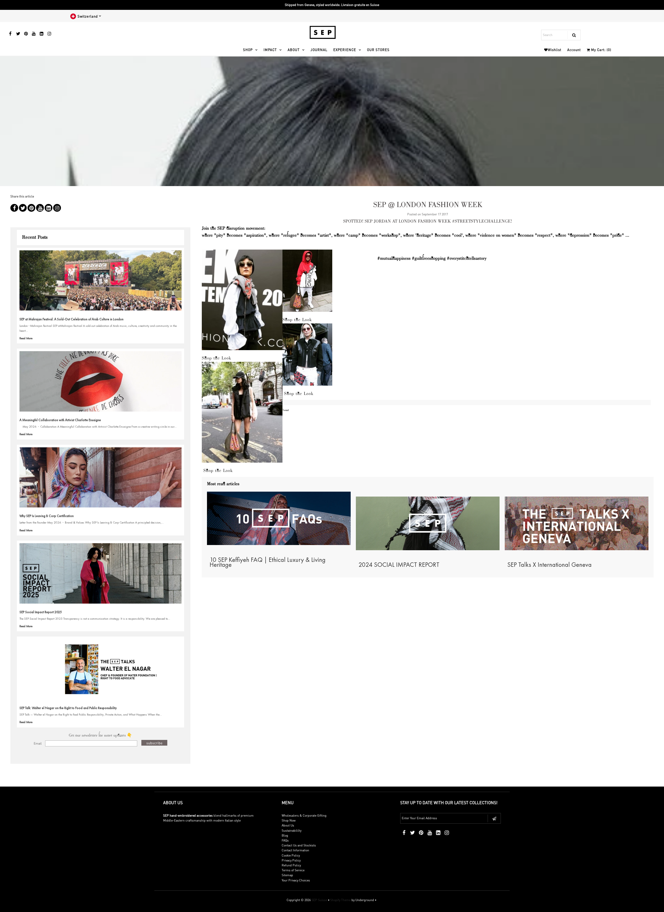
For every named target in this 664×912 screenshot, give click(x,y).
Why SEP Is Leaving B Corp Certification (46, 516)
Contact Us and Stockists (299, 845)
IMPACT (270, 49)
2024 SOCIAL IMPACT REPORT (398, 564)
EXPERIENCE (344, 49)
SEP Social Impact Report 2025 (40, 612)
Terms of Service (293, 870)
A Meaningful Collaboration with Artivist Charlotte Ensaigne (60, 420)
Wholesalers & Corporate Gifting (304, 815)
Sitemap (287, 875)
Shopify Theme (340, 900)
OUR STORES (378, 49)
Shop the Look (216, 358)
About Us (288, 825)
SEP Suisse (319, 900)
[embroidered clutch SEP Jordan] (307, 357)
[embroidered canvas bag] (242, 415)
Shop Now (289, 820)
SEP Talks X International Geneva (549, 564)
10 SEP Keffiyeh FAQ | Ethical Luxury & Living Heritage (268, 562)
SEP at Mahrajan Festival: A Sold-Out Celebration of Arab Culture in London (71, 319)
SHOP (248, 49)
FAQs (285, 840)
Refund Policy (291, 865)
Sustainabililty (291, 830)
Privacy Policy (291, 860)
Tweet (285, 410)
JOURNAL (318, 49)
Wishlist (554, 49)
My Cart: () (600, 49)
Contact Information (295, 850)
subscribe (154, 742)
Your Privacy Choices (296, 880)
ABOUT (294, 49)
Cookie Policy (291, 855)
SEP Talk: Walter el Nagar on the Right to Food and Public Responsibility (68, 708)
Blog (285, 835)
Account (574, 49)
